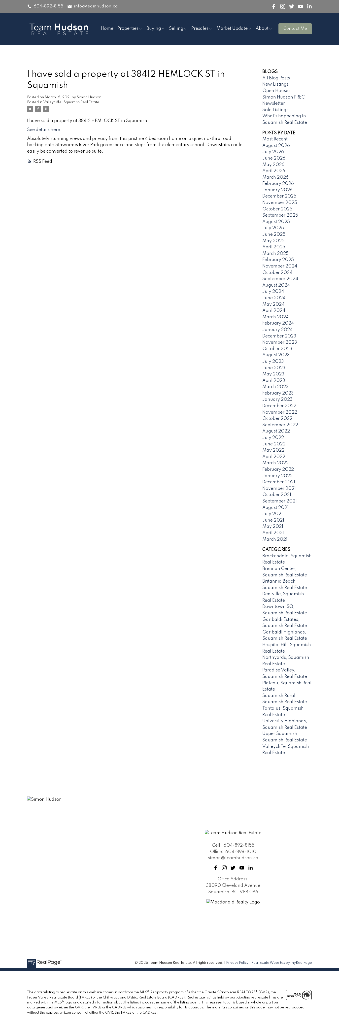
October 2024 (277, 272)
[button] (45, 6)
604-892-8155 (48, 6)
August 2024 (276, 285)
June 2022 (273, 444)
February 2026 (278, 183)
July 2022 (273, 437)
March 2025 (275, 253)
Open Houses (276, 91)
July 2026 (273, 152)
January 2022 (277, 476)
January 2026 (277, 190)
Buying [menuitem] (153, 28)
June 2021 (273, 520)
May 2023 (273, 374)
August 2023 (276, 355)
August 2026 (276, 145)
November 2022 (279, 412)
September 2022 (280, 425)
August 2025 (276, 222)
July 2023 (273, 361)
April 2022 (273, 457)
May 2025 (273, 241)
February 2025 (278, 260)
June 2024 (273, 298)
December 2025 (279, 196)
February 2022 (278, 469)
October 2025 (277, 209)
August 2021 (275, 507)
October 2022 (277, 418)
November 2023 (279, 342)
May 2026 (273, 165)
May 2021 (272, 526)
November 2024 (279, 266)
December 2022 (279, 406)
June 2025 (273, 234)
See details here (43, 130)
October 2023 (277, 349)
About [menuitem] (262, 28)
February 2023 (278, 393)
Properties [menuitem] (127, 28)
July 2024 (273, 291)
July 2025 (273, 228)
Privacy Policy (237, 962)
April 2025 (273, 247)
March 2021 (274, 539)
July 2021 (272, 514)
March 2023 (275, 387)
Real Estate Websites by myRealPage (281, 962)
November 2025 (279, 202)
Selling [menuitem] (176, 28)
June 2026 (273, 158)
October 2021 (276, 495)
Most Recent (275, 139)
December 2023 (279, 336)
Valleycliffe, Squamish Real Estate (71, 102)
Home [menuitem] (107, 28)
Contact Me (295, 29)
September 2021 (279, 501)
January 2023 (277, 399)
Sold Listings (275, 110)
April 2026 (273, 171)
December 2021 (278, 482)
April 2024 (273, 310)
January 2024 (277, 330)
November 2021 (279, 488)
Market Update (232, 28)
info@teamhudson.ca (96, 6)
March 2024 (275, 317)
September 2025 (280, 215)
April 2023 (273, 380)
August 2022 (276, 431)
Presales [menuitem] (199, 28)
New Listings (275, 84)
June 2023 (273, 368)
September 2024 (280, 279)
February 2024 (278, 323)
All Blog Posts (276, 78)
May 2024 (273, 304)
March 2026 (275, 177)
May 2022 (273, 450)
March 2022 (275, 463)
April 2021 (273, 533)
